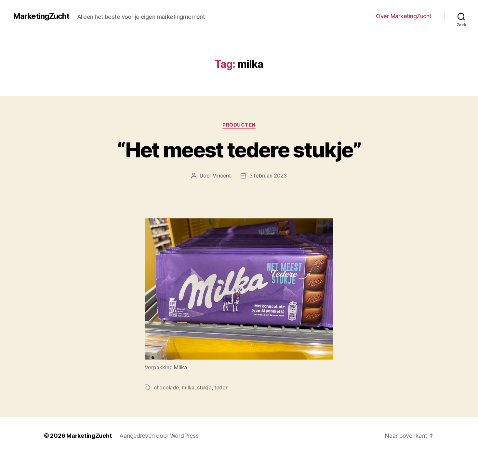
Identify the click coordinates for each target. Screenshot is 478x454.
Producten (239, 125)
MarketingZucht (41, 16)
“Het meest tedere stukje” (239, 149)
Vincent (222, 175)
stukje (204, 387)
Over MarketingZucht (404, 16)
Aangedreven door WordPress (158, 435)
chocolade (166, 387)
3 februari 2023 (268, 175)
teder (221, 387)
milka (188, 387)
